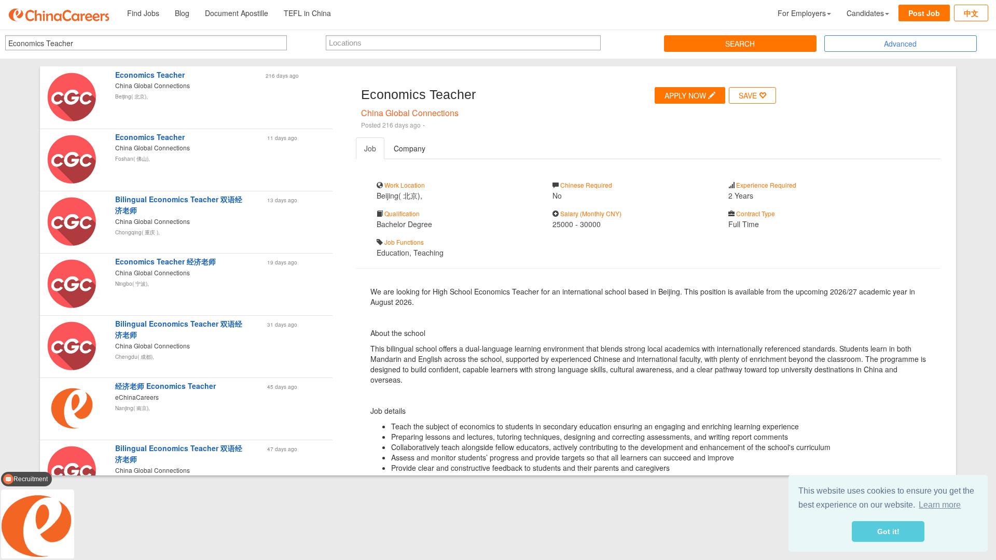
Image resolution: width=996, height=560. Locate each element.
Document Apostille (236, 13)
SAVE (749, 95)
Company (409, 148)
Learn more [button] (940, 504)
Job (370, 148)
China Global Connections (410, 113)
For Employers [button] (802, 13)
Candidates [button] (865, 13)
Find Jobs (143, 13)
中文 (971, 13)
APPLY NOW (686, 95)
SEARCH (740, 43)
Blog (182, 13)
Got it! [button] (888, 531)
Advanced (900, 43)
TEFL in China (307, 13)
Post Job (924, 13)
